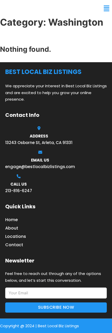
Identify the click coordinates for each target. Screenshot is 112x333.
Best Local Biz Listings (35, 8)
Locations (15, 236)
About (11, 228)
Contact (14, 245)
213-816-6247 (18, 190)
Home (11, 220)
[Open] (106, 8)
